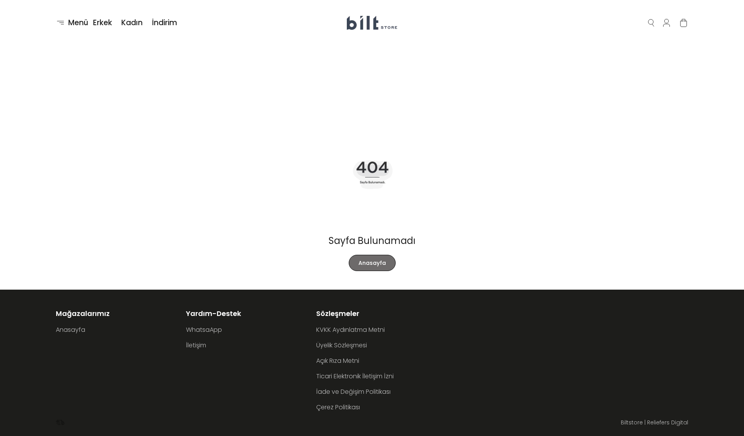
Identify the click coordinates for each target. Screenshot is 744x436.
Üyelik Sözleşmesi (341, 345)
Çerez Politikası (338, 407)
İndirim (164, 22)
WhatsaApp (204, 329)
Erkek (102, 22)
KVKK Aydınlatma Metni (350, 329)
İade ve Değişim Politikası (353, 391)
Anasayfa (372, 263)
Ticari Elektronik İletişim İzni (355, 376)
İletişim (196, 345)
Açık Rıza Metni (337, 360)
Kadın (132, 22)
